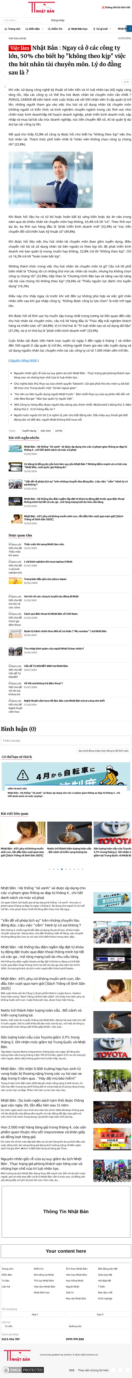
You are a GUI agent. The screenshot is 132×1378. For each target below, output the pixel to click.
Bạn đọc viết (105, 1292)
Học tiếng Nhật (75, 1280)
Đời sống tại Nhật (44, 1274)
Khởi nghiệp (105, 1298)
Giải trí (70, 1292)
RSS (71, 1370)
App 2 (99, 1314)
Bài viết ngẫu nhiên (24, 438)
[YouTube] (127, 1370)
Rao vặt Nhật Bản (76, 1298)
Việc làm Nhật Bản (44, 1286)
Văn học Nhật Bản (76, 1274)
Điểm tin (39, 1268)
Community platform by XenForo (69, 1354)
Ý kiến (101, 1286)
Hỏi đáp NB (104, 1280)
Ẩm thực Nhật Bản (76, 1268)
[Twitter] (120, 1370)
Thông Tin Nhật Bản (66, 1211)
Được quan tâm (20, 535)
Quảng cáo (74, 1326)
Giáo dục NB (105, 1274)
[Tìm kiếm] (45, 20)
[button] (42, 28)
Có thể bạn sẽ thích (17, 757)
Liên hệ (6, 1286)
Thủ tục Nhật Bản (44, 1280)
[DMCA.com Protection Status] (23, 1370)
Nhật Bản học (79, 28)
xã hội (58, 430)
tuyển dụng (29, 430)
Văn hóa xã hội (17, 38)
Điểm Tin (57, 28)
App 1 (34, 1314)
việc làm (45, 430)
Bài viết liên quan (14, 814)
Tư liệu (5, 1280)
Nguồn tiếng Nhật (23, 360)
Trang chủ (14, 28)
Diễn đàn (34, 28)
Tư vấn (8, 1326)
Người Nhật (72, 1286)
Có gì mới (102, 28)
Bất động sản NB (107, 1268)
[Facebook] (113, 1370)
